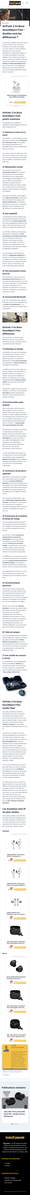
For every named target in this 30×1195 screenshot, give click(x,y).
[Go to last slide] (4, 1107)
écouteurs (5, 23)
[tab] (13, 1124)
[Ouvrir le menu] (23, 3)
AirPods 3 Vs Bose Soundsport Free (12, 1071)
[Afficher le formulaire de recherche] (26, 3)
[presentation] (15, 1100)
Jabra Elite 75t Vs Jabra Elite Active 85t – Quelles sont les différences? (14, 1114)
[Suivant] (25, 1107)
